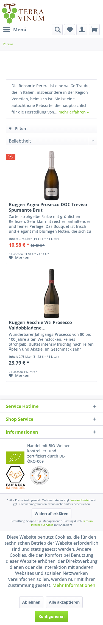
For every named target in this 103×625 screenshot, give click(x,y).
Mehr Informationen (73, 585)
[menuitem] (14, 29)
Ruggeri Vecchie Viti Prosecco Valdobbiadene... (40, 325)
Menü (19, 29)
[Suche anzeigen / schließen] (57, 29)
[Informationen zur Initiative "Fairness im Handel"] (15, 477)
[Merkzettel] (69, 29)
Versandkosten (80, 500)
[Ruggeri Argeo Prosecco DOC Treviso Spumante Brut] (51, 175)
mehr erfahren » (74, 112)
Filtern (20, 128)
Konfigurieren (51, 616)
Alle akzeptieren (64, 602)
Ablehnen (31, 602)
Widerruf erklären (51, 513)
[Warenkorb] (94, 29)
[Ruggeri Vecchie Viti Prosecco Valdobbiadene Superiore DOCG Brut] (51, 293)
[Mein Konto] (81, 29)
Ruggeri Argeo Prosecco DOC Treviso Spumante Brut (48, 207)
